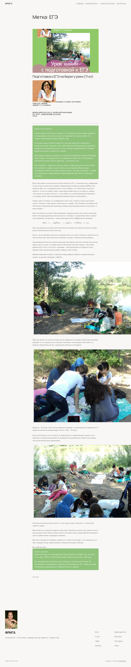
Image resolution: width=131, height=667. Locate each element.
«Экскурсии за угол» (51, 114)
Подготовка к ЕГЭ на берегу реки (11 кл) (63, 76)
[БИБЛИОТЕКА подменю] (98, 3)
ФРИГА (8, 3)
